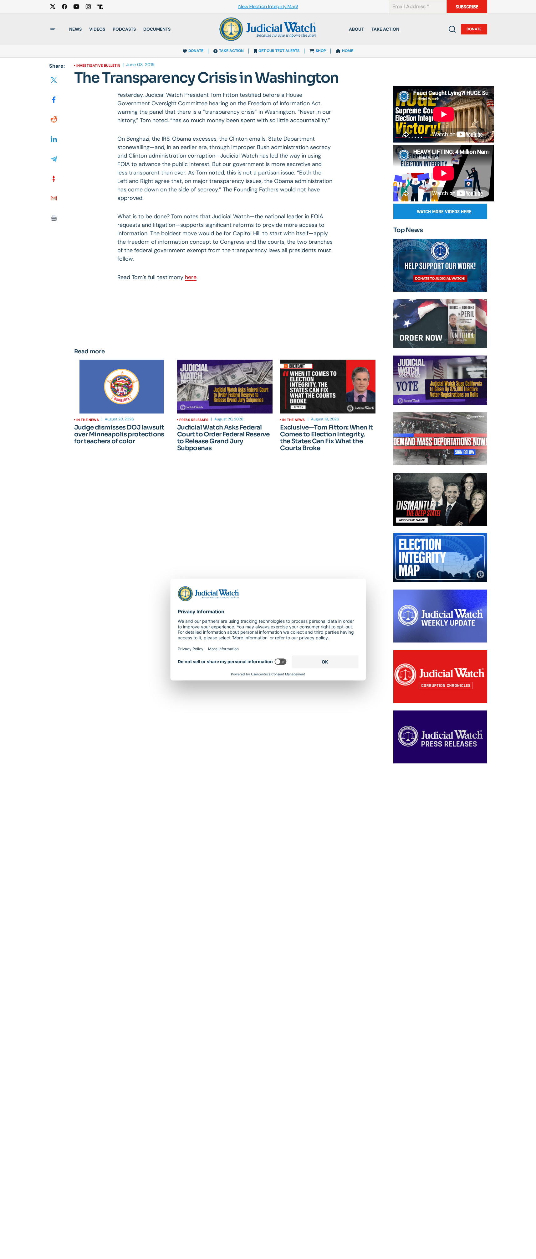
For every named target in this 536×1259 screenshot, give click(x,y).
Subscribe (467, 7)
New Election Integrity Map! (268, 6)
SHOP (321, 50)
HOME (347, 50)
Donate (474, 29)
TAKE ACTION (231, 50)
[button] (53, 29)
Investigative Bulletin (98, 65)
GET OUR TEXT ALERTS (278, 50)
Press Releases (193, 420)
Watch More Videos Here (444, 212)
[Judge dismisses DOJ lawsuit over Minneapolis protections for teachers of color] (122, 387)
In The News (87, 420)
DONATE (195, 50)
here (191, 277)
